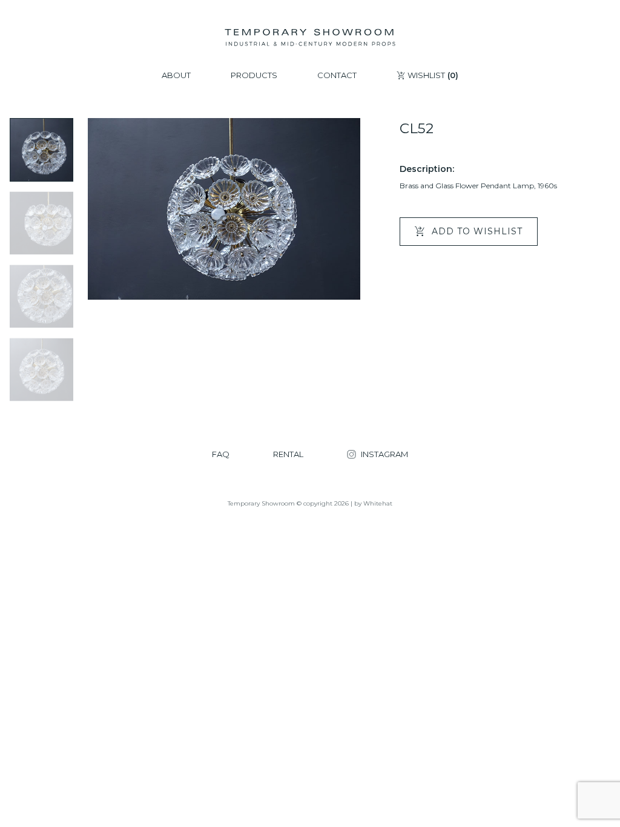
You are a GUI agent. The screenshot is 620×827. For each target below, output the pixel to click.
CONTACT (337, 75)
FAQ (220, 454)
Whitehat (377, 503)
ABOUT (176, 75)
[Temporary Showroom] (310, 37)
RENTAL (288, 454)
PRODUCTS (254, 75)
